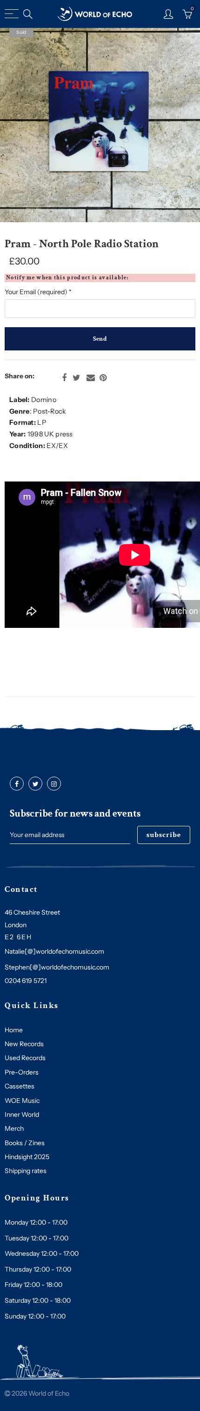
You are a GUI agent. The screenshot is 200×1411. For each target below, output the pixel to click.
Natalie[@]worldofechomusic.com (54, 951)
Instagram (53, 784)
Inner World (22, 1114)
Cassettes (19, 1086)
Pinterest (103, 378)
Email (91, 378)
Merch (14, 1128)
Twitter (76, 378)
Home (14, 1030)
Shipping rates (26, 1171)
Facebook (64, 378)
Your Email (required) (38, 292)
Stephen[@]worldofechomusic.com (57, 967)
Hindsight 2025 (27, 1157)
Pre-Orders (22, 1072)
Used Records (25, 1058)
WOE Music (22, 1100)
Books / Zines (25, 1143)
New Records (24, 1044)
